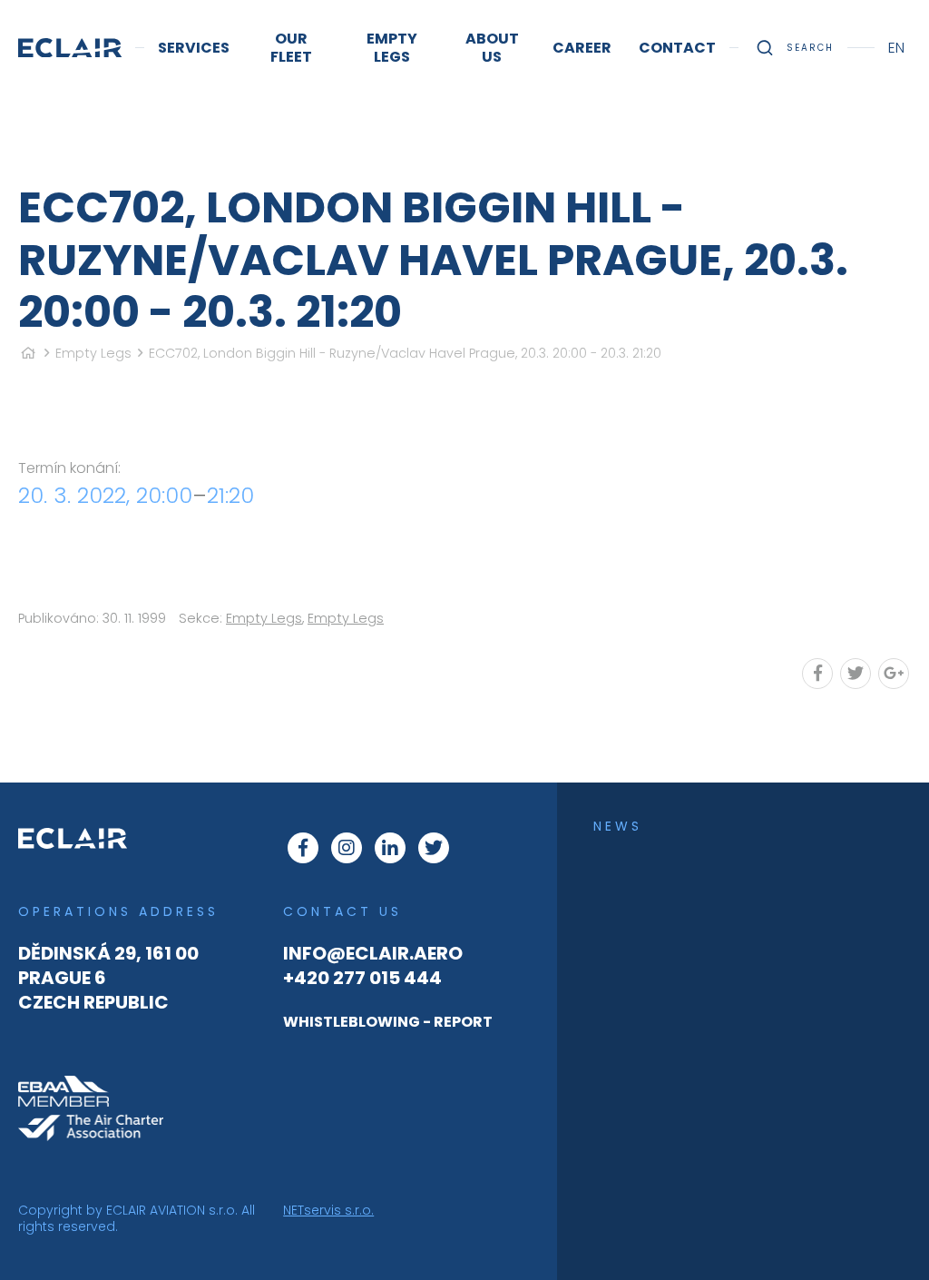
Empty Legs (93, 353)
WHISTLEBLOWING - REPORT (388, 1021)
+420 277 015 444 (362, 977)
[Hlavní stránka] (28, 353)
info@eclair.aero (373, 953)
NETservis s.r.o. (328, 1210)
